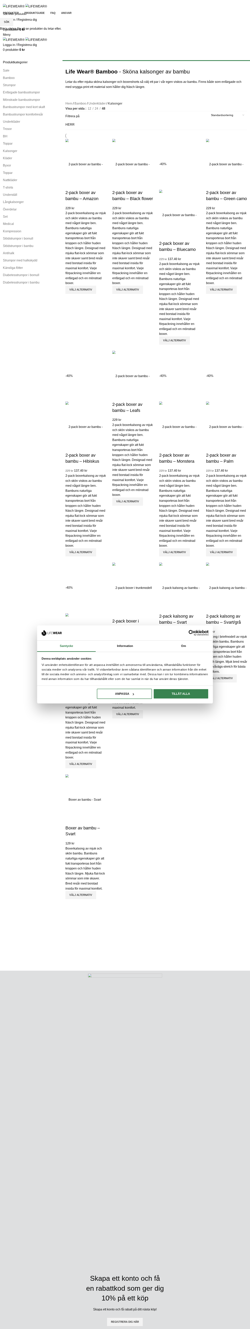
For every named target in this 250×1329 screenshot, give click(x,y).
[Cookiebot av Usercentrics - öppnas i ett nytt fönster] (191, 633)
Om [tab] (183, 646)
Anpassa (122, 693)
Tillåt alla (181, 693)
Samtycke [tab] (66, 646)
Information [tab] (125, 646)
